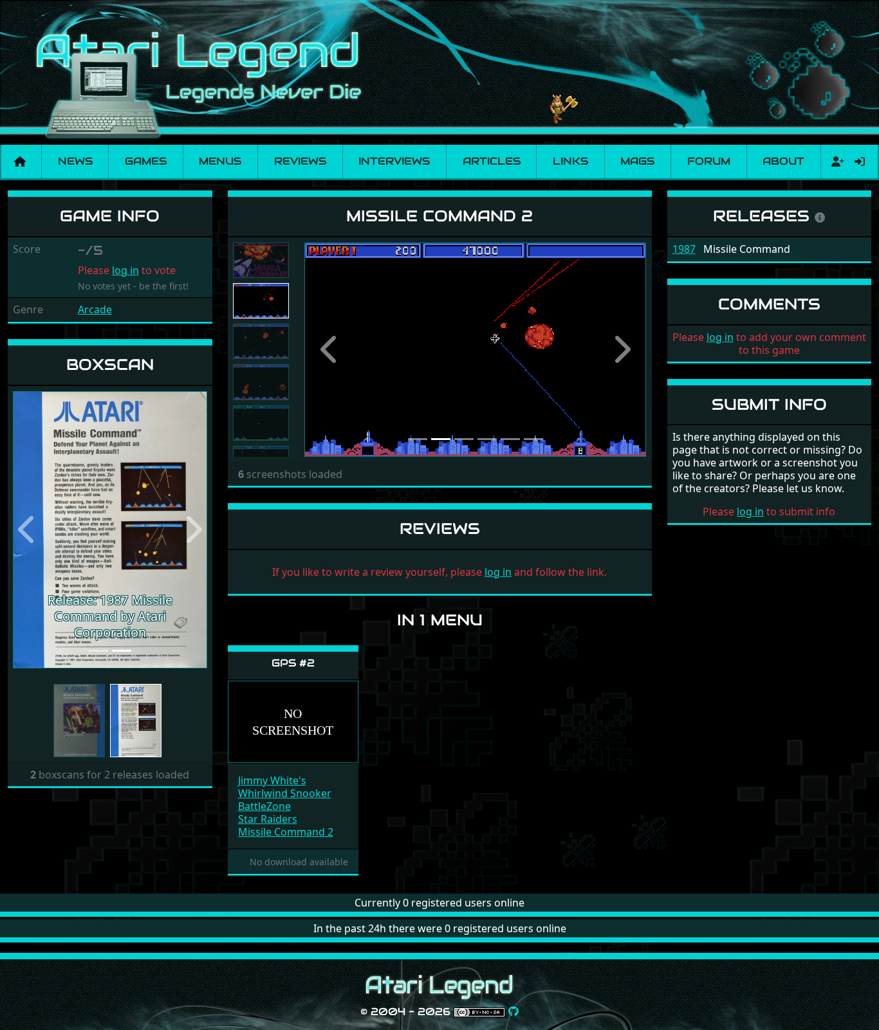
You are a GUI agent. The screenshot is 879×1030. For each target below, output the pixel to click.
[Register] (835, 161)
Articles (492, 161)
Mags (637, 161)
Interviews (394, 161)
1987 (684, 249)
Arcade (95, 309)
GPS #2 (293, 663)
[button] (27, 529)
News (75, 161)
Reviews (300, 161)
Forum (708, 161)
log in (125, 270)
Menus (220, 161)
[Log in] (859, 161)
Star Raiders (267, 819)
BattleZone (264, 806)
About (783, 161)
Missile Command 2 (285, 832)
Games (146, 161)
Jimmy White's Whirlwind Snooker (284, 786)
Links (570, 161)
